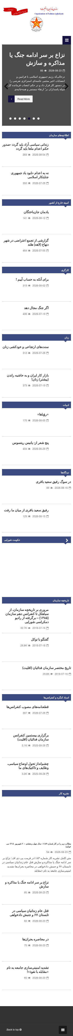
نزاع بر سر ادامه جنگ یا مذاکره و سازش (27, 884)
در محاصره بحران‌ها (35, 939)
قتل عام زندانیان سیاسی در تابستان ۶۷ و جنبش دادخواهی (37, 62)
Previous (8, 85)
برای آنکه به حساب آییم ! (32, 279)
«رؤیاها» (43, 414)
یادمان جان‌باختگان (36, 211)
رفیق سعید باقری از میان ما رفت (26, 510)
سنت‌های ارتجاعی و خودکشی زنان (26, 346)
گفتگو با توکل (40, 639)
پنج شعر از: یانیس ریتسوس (30, 442)
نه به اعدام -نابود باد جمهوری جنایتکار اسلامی (30, 174)
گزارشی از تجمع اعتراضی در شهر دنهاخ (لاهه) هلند (26, 242)
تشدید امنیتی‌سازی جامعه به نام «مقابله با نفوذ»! (28, 969)
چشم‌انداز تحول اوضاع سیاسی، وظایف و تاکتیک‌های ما (28, 765)
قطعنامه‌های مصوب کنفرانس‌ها (27, 706)
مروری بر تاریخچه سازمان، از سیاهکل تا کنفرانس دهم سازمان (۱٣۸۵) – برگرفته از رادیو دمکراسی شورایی (27, 615)
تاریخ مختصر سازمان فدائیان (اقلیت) (46, 667)
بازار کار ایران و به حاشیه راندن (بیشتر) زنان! (28, 377)
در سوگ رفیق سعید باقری (53, 481)
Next (65, 85)
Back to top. (12, 1029)
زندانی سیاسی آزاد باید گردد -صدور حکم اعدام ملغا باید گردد (25, 146)
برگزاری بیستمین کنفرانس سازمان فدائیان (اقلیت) (31, 737)
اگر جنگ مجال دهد (36, 307)
